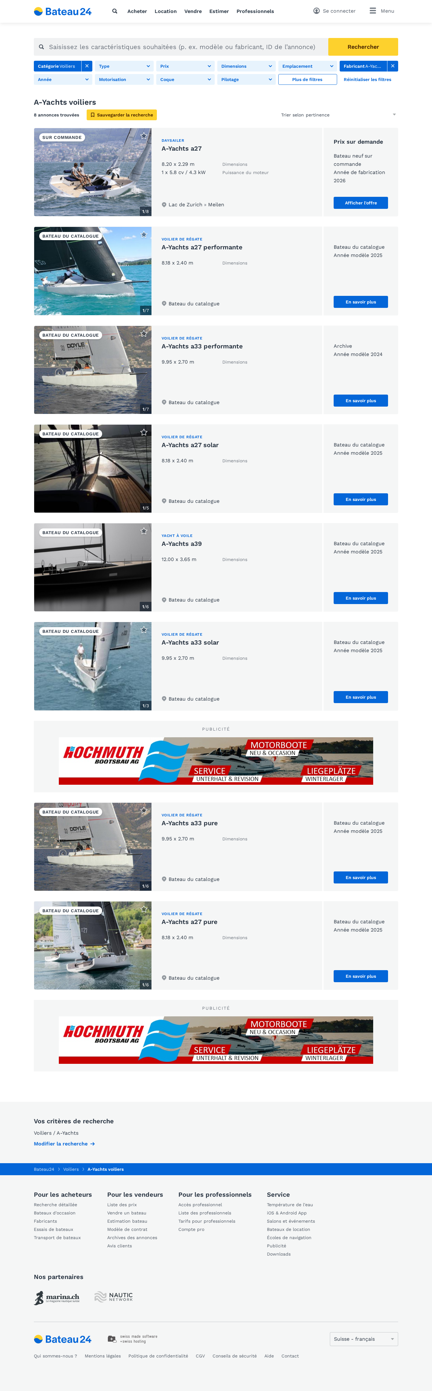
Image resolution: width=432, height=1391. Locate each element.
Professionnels (255, 11)
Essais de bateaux (53, 1229)
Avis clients (119, 1245)
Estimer (219, 11)
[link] (87, 66)
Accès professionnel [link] (200, 1204)
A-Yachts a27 (182, 148)
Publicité (276, 1245)
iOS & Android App (287, 1212)
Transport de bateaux (57, 1237)
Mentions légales (103, 1355)
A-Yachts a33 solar (190, 642)
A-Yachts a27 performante (202, 247)
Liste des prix (122, 1204)
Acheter (137, 11)
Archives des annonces (132, 1237)
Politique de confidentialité (158, 1355)
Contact (290, 1355)
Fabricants (45, 1221)
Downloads (279, 1254)
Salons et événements (291, 1221)
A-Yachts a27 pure (190, 922)
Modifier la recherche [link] (61, 1144)
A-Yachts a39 (182, 543)
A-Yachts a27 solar (190, 445)
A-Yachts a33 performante (202, 346)
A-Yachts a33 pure (190, 823)
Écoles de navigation (289, 1237)
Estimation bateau (127, 1221)
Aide (269, 1355)
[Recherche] (116, 11)
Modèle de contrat (127, 1229)
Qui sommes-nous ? (55, 1355)
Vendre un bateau (126, 1212)
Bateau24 (44, 1169)
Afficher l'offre (361, 202)
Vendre (193, 11)
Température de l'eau (290, 1204)
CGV (200, 1355)
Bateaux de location (288, 1229)
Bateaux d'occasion (55, 1212)
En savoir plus (361, 301)
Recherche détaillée (55, 1204)
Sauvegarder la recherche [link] (125, 114)
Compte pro (191, 1229)
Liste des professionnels (204, 1212)
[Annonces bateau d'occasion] (63, 11)
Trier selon (292, 114)
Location (166, 11)
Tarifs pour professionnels (206, 1221)
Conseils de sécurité (235, 1355)
